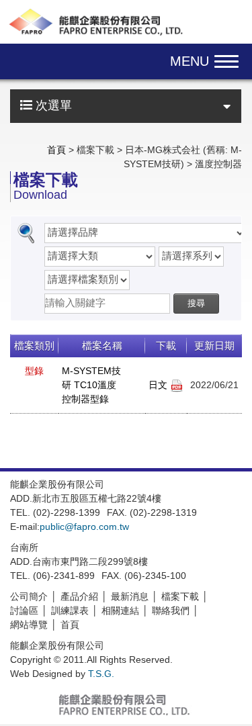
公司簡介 (29, 596)
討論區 (24, 610)
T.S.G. (101, 673)
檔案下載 (180, 596)
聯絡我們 (171, 610)
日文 (159, 384)
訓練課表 (70, 610)
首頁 (56, 149)
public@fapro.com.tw (84, 526)
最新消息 (130, 596)
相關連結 (120, 610)
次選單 (52, 105)
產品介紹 (79, 596)
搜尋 (196, 303)
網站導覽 (29, 624)
